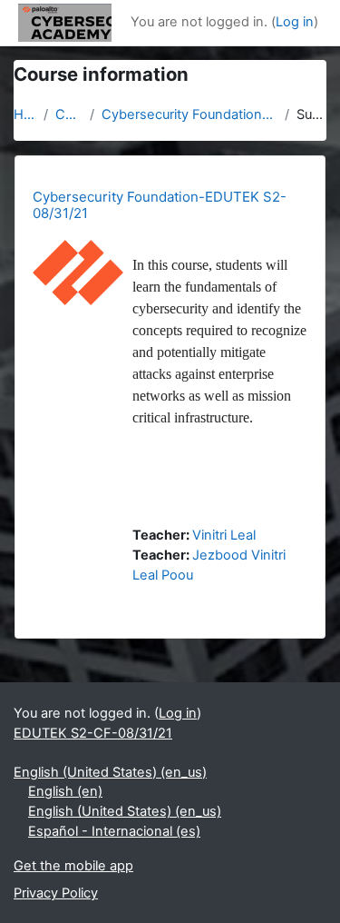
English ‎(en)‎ (65, 791)
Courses (69, 114)
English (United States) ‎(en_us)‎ (110, 772)
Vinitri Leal (224, 535)
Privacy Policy (56, 893)
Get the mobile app (73, 866)
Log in (295, 22)
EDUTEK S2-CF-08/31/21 (93, 733)
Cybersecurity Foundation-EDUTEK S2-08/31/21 (189, 114)
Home (25, 114)
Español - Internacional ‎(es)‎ (114, 831)
